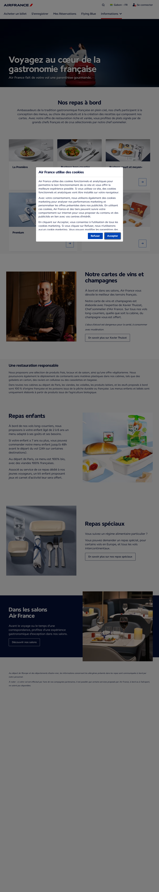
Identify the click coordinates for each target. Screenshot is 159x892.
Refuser (95, 235)
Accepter (112, 235)
